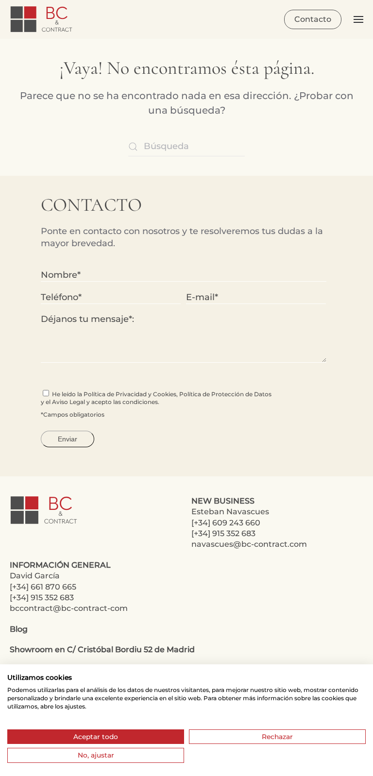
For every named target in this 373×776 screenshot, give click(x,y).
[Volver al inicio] (42, 19)
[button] (358, 19)
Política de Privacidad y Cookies (130, 394)
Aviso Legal (68, 401)
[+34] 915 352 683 (223, 533)
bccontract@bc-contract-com (69, 608)
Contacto (312, 19)
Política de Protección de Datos (225, 394)
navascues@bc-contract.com (249, 544)
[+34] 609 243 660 (225, 522)
